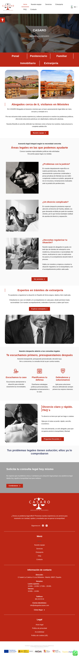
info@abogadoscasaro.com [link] (39, 605)
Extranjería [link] (59, 4)
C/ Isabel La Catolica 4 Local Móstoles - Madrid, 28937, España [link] (39, 577)
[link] (2, 19)
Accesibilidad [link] (39, 632)
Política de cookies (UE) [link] (39, 635)
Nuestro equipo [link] (36, 4)
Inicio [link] (25, 4)
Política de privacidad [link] (39, 628)
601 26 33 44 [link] (39, 599)
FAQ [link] (24, 9)
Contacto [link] (33, 9)
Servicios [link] (48, 4)
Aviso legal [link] (39, 624)
